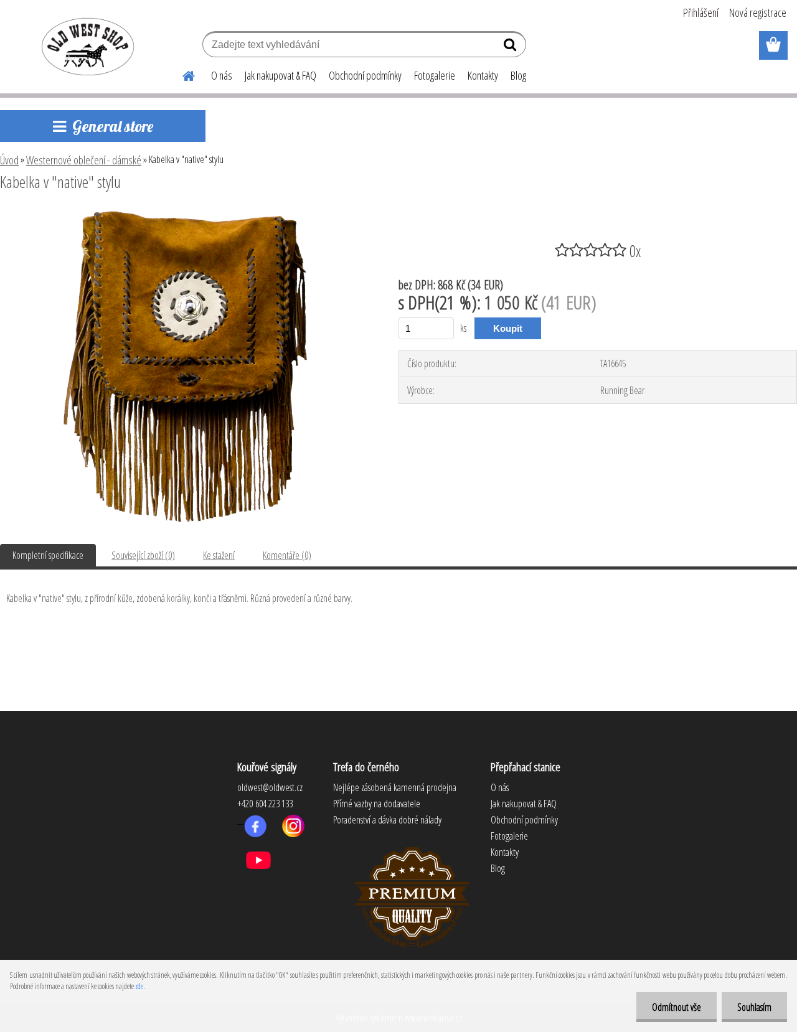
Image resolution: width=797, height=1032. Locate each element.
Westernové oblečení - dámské (83, 159)
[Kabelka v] (185, 216)
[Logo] (85, 46)
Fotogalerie (434, 75)
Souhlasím (754, 1007)
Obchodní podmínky (365, 75)
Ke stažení (219, 555)
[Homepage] (181, 74)
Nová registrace (757, 12)
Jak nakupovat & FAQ (280, 75)
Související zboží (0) (143, 555)
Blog (518, 75)
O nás (221, 75)
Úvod (9, 159)
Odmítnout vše (676, 1007)
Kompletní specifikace (47, 555)
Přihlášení (701, 12)
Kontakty (483, 75)
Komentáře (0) (287, 555)
